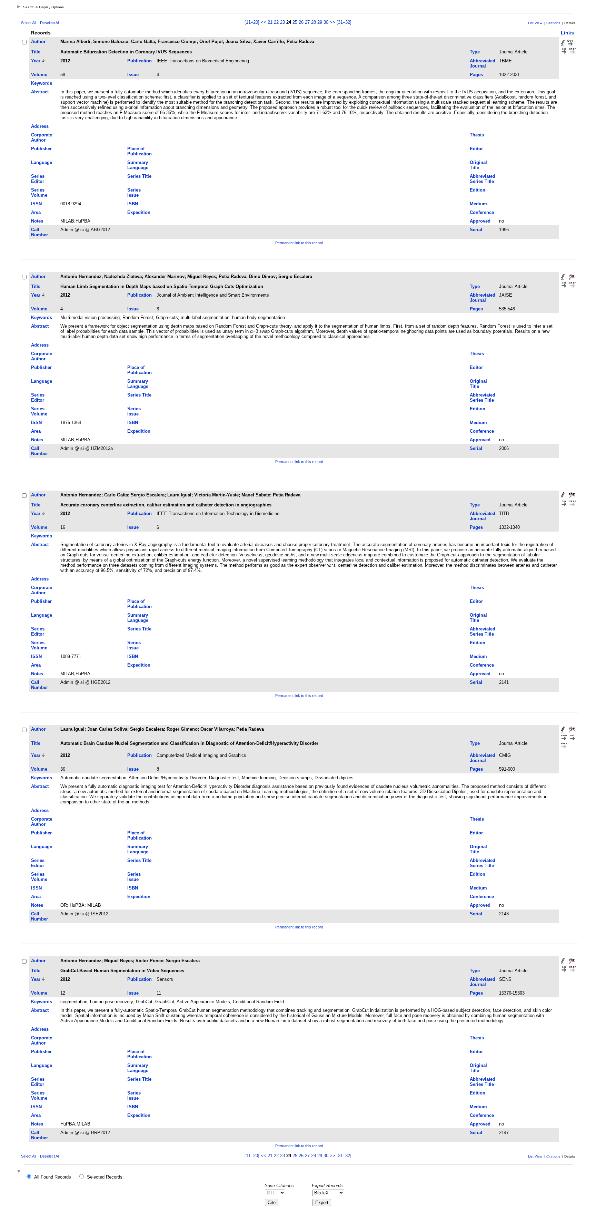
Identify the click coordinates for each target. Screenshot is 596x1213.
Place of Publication (139, 151)
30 (326, 22)
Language (41, 162)
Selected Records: (105, 1177)
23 (282, 22)
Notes (37, 221)
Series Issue (134, 192)
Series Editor (37, 179)
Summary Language (137, 165)
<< (263, 22)
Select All (28, 23)
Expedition (138, 212)
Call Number (39, 232)
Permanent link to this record (299, 243)
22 (276, 22)
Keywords (41, 83)
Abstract (40, 91)
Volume (39, 74)
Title (35, 51)
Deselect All (49, 23)
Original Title (478, 165)
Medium (478, 203)
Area (36, 212)
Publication (139, 60)
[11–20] (253, 22)
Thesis (477, 134)
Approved (480, 221)
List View (535, 23)
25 (294, 22)
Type (475, 51)
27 (307, 22)
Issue (133, 74)
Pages (476, 74)
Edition (477, 190)
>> (332, 22)
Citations (553, 23)
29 (319, 22)
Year (35, 60)
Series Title (139, 176)
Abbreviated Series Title (482, 179)
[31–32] (344, 22)
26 (301, 22)
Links (567, 32)
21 (270, 22)
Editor (476, 148)
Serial (476, 229)
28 (313, 22)
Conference (482, 212)
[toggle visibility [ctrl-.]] (19, 1172)
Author (38, 41)
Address (40, 126)
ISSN (36, 203)
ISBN (132, 203)
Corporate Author (41, 137)
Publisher (41, 148)
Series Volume (39, 192)
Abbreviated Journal (482, 63)
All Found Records (52, 1177)
